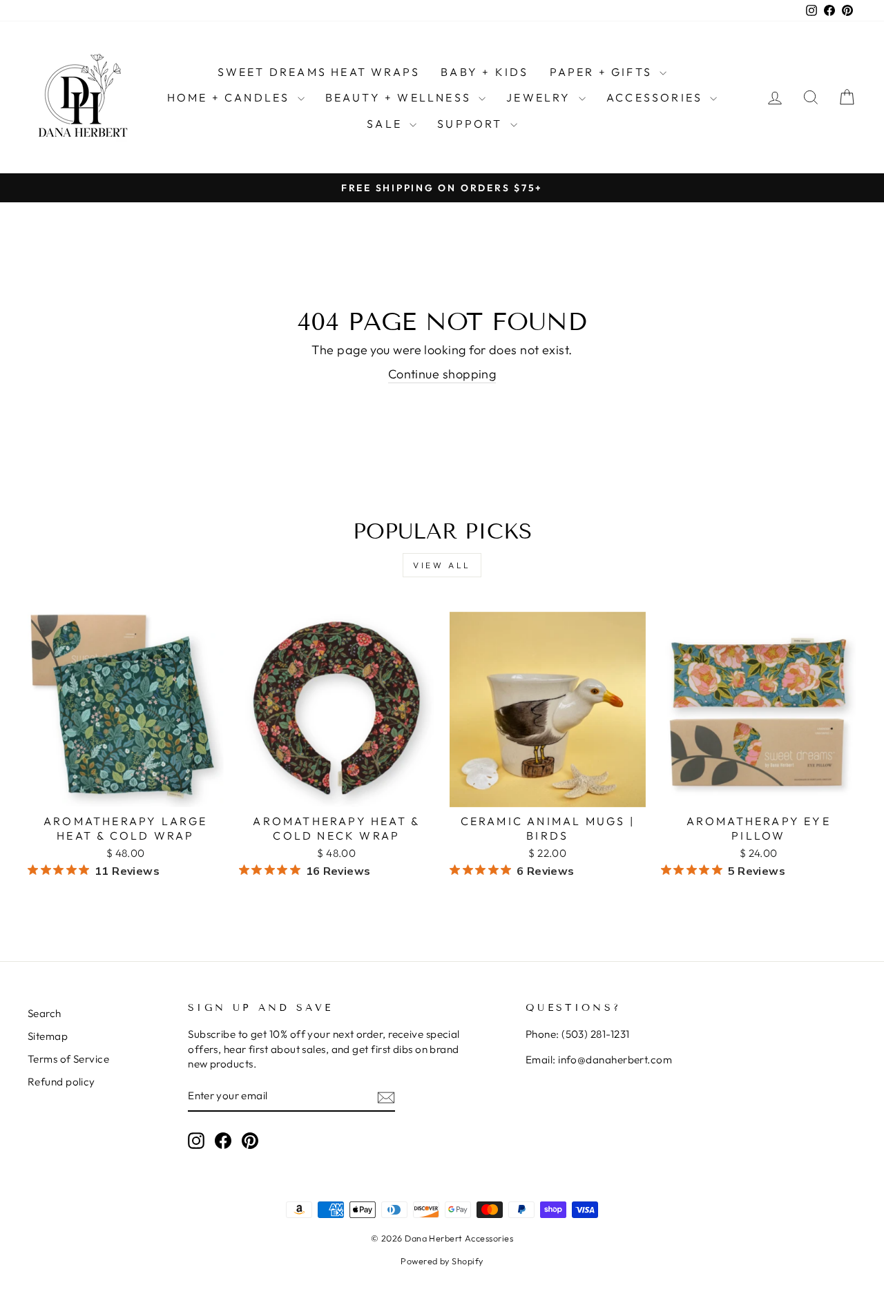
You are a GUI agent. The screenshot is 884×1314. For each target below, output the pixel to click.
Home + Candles (230, 97)
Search (44, 1013)
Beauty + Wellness (400, 97)
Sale (386, 124)
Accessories (656, 97)
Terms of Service (68, 1058)
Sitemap (48, 1036)
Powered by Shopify (442, 1260)
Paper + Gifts (603, 72)
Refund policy (61, 1081)
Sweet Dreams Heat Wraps (319, 72)
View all (442, 565)
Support (472, 124)
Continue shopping (442, 374)
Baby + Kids (484, 72)
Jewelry (540, 97)
